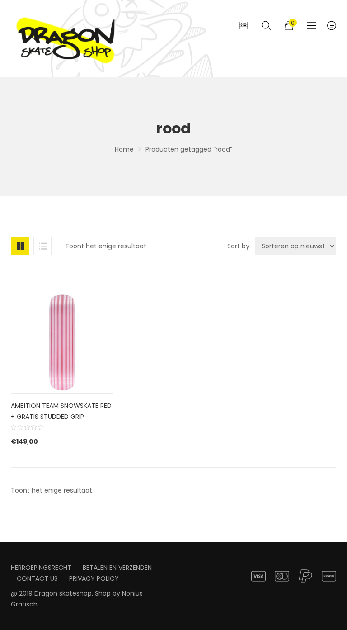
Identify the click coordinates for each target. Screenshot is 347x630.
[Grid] (20, 246)
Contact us (37, 578)
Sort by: (239, 246)
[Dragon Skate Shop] (67, 38)
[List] (42, 246)
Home (124, 149)
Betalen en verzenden (117, 567)
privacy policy (94, 578)
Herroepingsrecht (41, 567)
